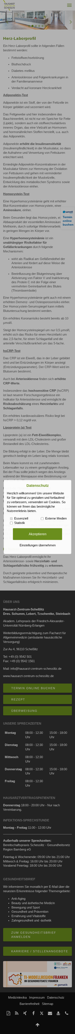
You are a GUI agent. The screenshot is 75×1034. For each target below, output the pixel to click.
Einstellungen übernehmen (38, 545)
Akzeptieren (37, 534)
